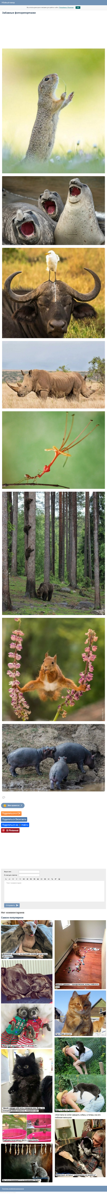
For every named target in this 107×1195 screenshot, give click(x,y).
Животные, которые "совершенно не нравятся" (76, 1175)
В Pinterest (12, 830)
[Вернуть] (9, 879)
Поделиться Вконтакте (14, 819)
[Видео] (41, 879)
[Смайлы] (59, 879)
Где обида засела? (63, 1034)
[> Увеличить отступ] (34, 879)
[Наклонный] (16, 879)
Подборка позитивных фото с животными (20, 1140)
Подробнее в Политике (66, 7)
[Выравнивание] (55, 879)
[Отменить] (6, 879)
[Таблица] (45, 879)
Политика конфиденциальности (13, 1189)
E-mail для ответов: (10, 875)
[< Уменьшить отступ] (31, 879)
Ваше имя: (7, 871)
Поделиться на (15, 824)
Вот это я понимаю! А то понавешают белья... (22, 1180)
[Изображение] (38, 879)
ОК (78, 7)
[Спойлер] (52, 879)
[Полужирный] (13, 879)
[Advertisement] (20, 31)
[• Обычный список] (23, 879)
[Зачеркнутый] (20, 879)
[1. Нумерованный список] (27, 879)
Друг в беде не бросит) (65, 1110)
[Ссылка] (48, 879)
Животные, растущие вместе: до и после (20, 1046)
